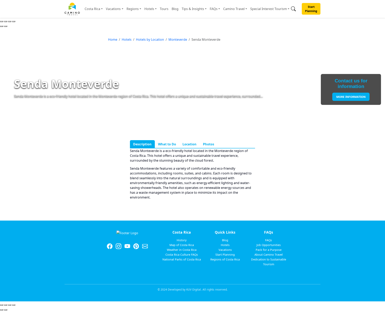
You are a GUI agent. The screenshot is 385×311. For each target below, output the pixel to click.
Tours (164, 9)
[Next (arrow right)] (5, 26)
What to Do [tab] (167, 144)
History (181, 240)
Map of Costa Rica (181, 245)
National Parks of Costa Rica (181, 259)
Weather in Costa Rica (182, 250)
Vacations (113, 9)
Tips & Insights (193, 9)
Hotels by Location (150, 39)
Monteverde (177, 39)
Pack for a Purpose (269, 250)
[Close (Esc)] (1, 21)
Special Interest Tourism (268, 9)
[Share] (5, 21)
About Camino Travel (268, 254)
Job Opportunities (268, 245)
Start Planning (311, 9)
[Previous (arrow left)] (1, 26)
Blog (175, 9)
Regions (133, 9)
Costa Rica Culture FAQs (181, 254)
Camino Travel (234, 9)
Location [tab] (189, 144)
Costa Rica (92, 9)
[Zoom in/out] (13, 21)
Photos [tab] (208, 144)
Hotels (149, 9)
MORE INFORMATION (351, 97)
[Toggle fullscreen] (9, 21)
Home (112, 39)
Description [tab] (142, 144)
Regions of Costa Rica (225, 259)
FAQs (214, 9)
